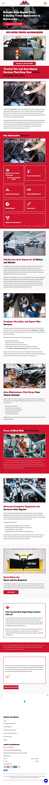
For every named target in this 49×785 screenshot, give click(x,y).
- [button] (1, 697)
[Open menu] (3, 3)
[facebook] (4, 770)
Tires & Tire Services (34, 176)
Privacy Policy (36, 777)
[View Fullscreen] (1, 699)
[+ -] (24, 703)
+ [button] (1, 695)
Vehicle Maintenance (34, 194)
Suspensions (31, 208)
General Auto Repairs (12, 194)
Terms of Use (32, 777)
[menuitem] (24, 720)
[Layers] (47, 695)
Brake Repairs (10, 208)
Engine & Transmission (13, 222)
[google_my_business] (7, 770)
